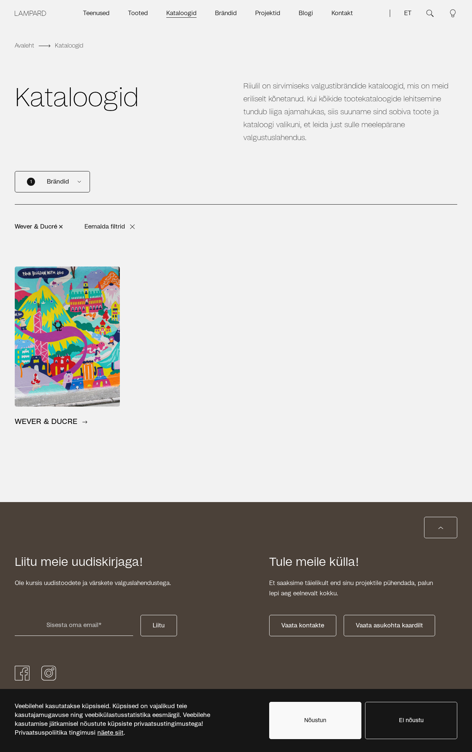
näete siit (110, 733)
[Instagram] (48, 673)
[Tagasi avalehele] (30, 13)
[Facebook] (22, 673)
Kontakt (342, 13)
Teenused (96, 13)
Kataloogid (181, 13)
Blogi (306, 13)
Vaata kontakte (302, 626)
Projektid (267, 13)
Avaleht (24, 46)
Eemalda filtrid (104, 227)
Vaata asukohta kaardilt (389, 626)
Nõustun (315, 720)
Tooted (138, 13)
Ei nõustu (411, 720)
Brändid (226, 13)
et (408, 13)
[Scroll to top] (440, 527)
